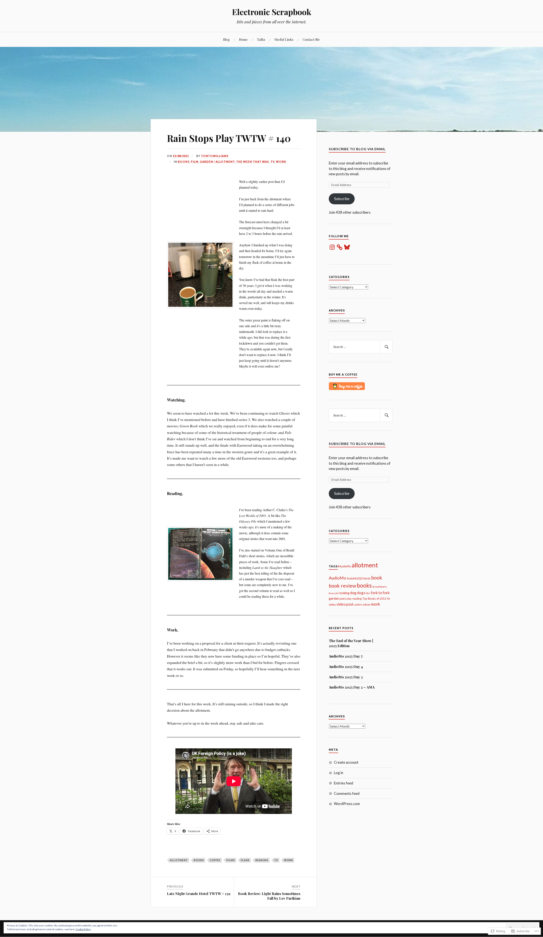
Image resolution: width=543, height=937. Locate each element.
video (332, 604)
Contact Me (311, 39)
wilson (366, 604)
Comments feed (347, 793)
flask (245, 860)
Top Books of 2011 (374, 598)
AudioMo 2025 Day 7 (346, 656)
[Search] (386, 347)
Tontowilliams (214, 156)
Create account (346, 762)
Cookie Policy (83, 929)
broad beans (379, 586)
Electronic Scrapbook (271, 11)
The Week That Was (252, 161)
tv (272, 161)
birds (367, 578)
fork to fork (380, 592)
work (281, 161)
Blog (226, 39)
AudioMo (337, 577)
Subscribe (341, 198)
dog (353, 593)
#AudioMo (344, 566)
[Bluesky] (347, 247)
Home (243, 39)
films (230, 860)
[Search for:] (360, 347)
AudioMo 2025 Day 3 (346, 677)
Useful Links (283, 39)
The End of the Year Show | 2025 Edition (351, 643)
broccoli (333, 593)
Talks (261, 39)
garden (334, 598)
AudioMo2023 (355, 578)
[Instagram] (332, 247)
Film (194, 161)
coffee (215, 860)
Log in (338, 772)
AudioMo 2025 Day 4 (346, 666)
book (376, 578)
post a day (346, 598)
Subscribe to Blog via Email (357, 149)
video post (345, 604)
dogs (361, 593)
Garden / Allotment (217, 161)
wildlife (358, 604)
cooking (344, 593)
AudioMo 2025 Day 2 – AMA (352, 687)
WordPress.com (347, 803)
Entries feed (343, 783)
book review (342, 586)
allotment (179, 860)
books (183, 161)
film (368, 593)
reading (261, 860)
